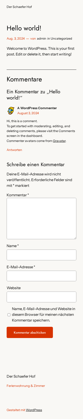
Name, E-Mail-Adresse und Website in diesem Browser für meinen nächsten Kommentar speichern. (43, 314)
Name (13, 246)
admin (41, 38)
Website (14, 288)
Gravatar (59, 141)
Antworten (14, 150)
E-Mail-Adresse (21, 267)
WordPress (34, 410)
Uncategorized (61, 38)
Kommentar (18, 195)
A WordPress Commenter (37, 108)
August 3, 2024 (28, 113)
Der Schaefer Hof (19, 7)
